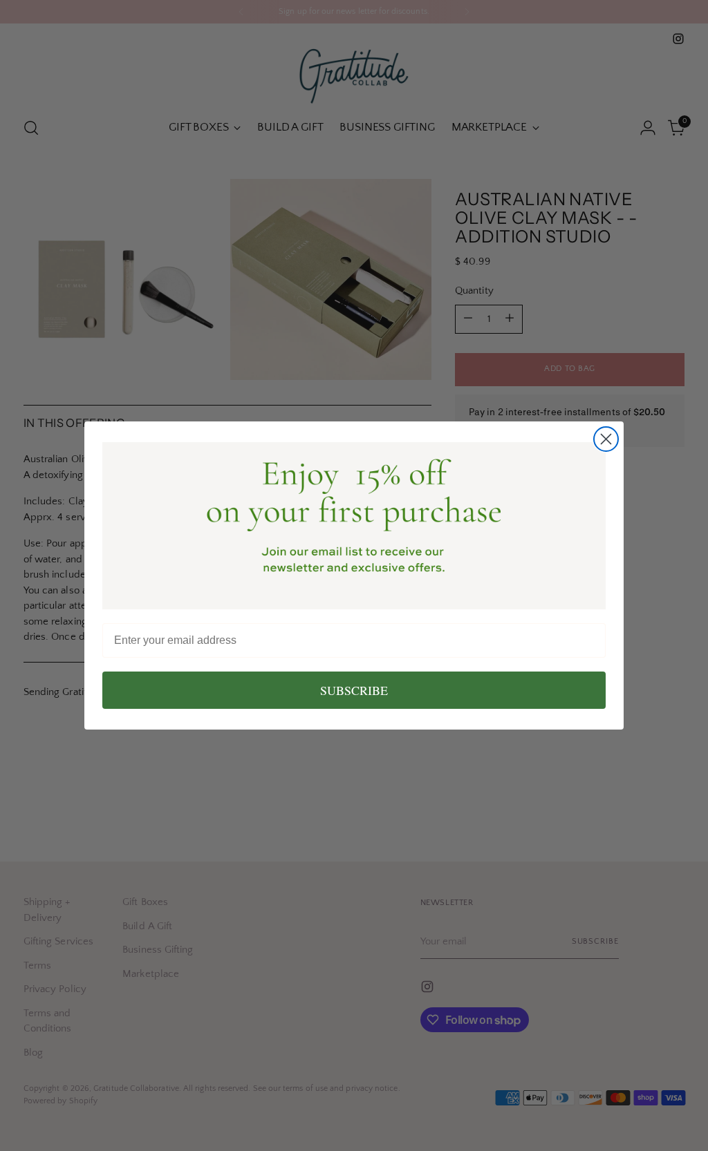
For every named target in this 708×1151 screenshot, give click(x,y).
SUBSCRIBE (354, 690)
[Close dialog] (606, 439)
